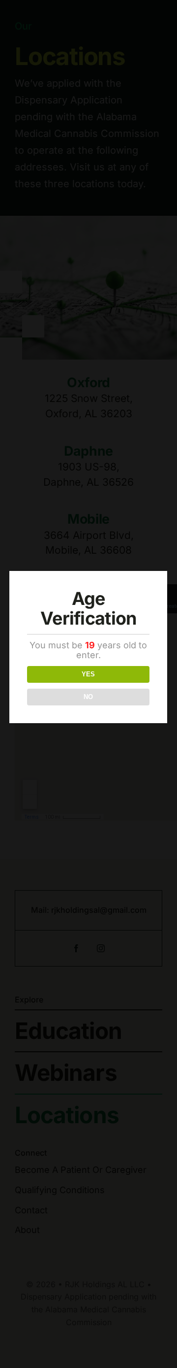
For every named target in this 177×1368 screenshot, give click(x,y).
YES (88, 674)
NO (88, 697)
